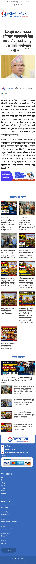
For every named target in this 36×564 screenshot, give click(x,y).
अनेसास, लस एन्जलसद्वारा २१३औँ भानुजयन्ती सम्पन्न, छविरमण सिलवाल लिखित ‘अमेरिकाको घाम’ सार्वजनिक (27, 223)
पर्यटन (3, 488)
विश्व (2, 480)
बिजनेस (3, 491)
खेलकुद (3, 485)
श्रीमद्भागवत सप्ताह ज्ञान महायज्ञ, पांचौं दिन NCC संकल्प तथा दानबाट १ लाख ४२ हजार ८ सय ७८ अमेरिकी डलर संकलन (26, 283)
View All (8, 550)
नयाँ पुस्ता (3, 483)
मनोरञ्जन (3, 493)
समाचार (3, 477)
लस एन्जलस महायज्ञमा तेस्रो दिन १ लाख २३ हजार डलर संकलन (8, 346)
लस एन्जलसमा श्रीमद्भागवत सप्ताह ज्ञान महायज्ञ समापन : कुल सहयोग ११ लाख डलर (26, 254)
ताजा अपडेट (18, 357)
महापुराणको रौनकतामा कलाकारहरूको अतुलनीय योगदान (8, 311)
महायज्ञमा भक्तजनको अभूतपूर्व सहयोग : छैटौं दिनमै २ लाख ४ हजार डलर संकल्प (8, 282)
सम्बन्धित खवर (18, 197)
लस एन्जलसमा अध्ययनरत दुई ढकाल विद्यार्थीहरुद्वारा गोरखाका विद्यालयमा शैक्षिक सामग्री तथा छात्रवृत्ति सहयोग (7, 223)
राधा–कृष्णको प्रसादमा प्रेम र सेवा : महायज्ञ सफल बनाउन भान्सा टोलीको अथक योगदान (8, 254)
